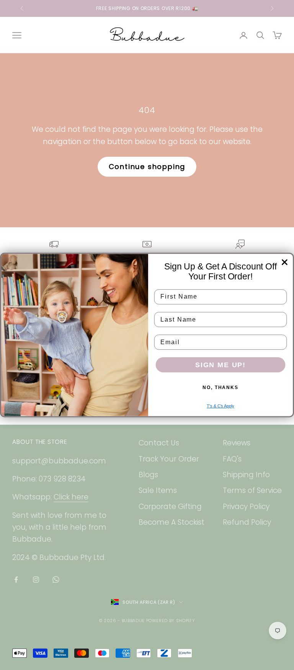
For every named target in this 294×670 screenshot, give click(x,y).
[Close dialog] (285, 262)
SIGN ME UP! (220, 365)
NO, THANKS (220, 387)
